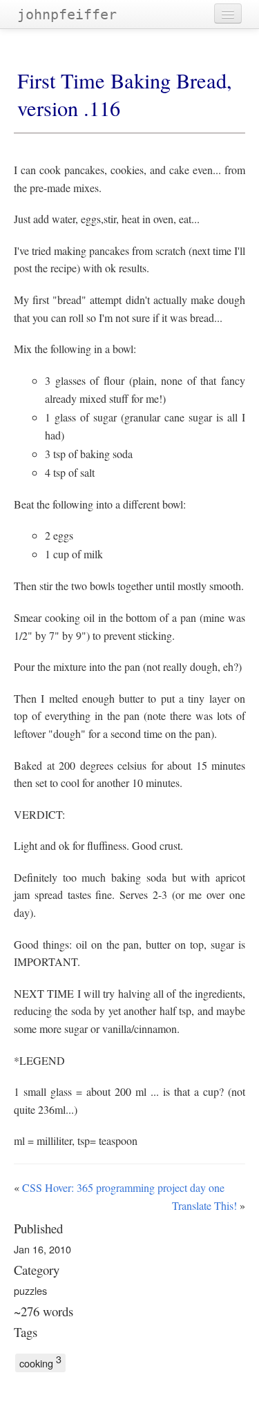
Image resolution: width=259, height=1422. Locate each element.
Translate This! (204, 1205)
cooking (40, 1362)
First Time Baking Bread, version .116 (124, 94)
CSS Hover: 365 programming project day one (123, 1187)
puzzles (30, 1290)
